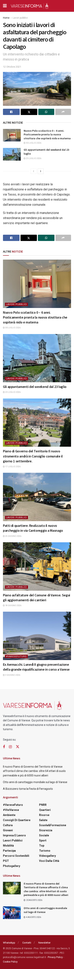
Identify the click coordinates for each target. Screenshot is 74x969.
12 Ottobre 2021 (12, 66)
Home (6, 17)
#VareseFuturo (16, 656)
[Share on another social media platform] (63, 112)
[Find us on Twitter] (17, 746)
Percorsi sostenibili (16, 855)
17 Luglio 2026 (13, 466)
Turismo (44, 850)
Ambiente (9, 815)
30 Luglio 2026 (33, 143)
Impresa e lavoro (14, 835)
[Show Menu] (5, 6)
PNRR (43, 804)
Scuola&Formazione (52, 825)
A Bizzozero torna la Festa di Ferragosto (28, 788)
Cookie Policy (10, 961)
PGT (6, 860)
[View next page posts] (41, 171)
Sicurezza (45, 830)
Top (41, 845)
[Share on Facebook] (11, 112)
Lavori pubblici (20, 17)
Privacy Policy (55, 957)
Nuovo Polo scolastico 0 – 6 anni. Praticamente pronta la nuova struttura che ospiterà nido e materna (47, 134)
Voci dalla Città (49, 860)
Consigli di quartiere (16, 820)
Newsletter (44, 942)
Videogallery (47, 855)
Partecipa (9, 850)
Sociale (44, 835)
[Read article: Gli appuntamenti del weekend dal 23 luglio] (12, 154)
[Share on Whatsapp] (46, 112)
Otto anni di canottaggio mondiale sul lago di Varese (35, 782)
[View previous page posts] (34, 171)
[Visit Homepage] (30, 6)
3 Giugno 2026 (12, 675)
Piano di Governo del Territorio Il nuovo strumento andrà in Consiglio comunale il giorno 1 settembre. (33, 456)
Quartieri (45, 809)
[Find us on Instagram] (10, 747)
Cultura (8, 825)
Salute (43, 820)
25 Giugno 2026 (13, 536)
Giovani (8, 830)
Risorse (44, 815)
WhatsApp (9, 942)
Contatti (26, 942)
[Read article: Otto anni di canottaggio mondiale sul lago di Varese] (12, 912)
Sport (42, 840)
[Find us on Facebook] (4, 747)
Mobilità (8, 845)
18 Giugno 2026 (13, 605)
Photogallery (11, 866)
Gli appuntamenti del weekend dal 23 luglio (35, 386)
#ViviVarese (11, 809)
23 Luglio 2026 (33, 158)
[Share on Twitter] (29, 112)
